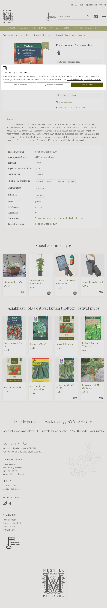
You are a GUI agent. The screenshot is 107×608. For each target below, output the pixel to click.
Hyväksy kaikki (87, 85)
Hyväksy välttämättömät (53, 85)
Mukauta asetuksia (20, 85)
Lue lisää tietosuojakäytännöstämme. (84, 79)
